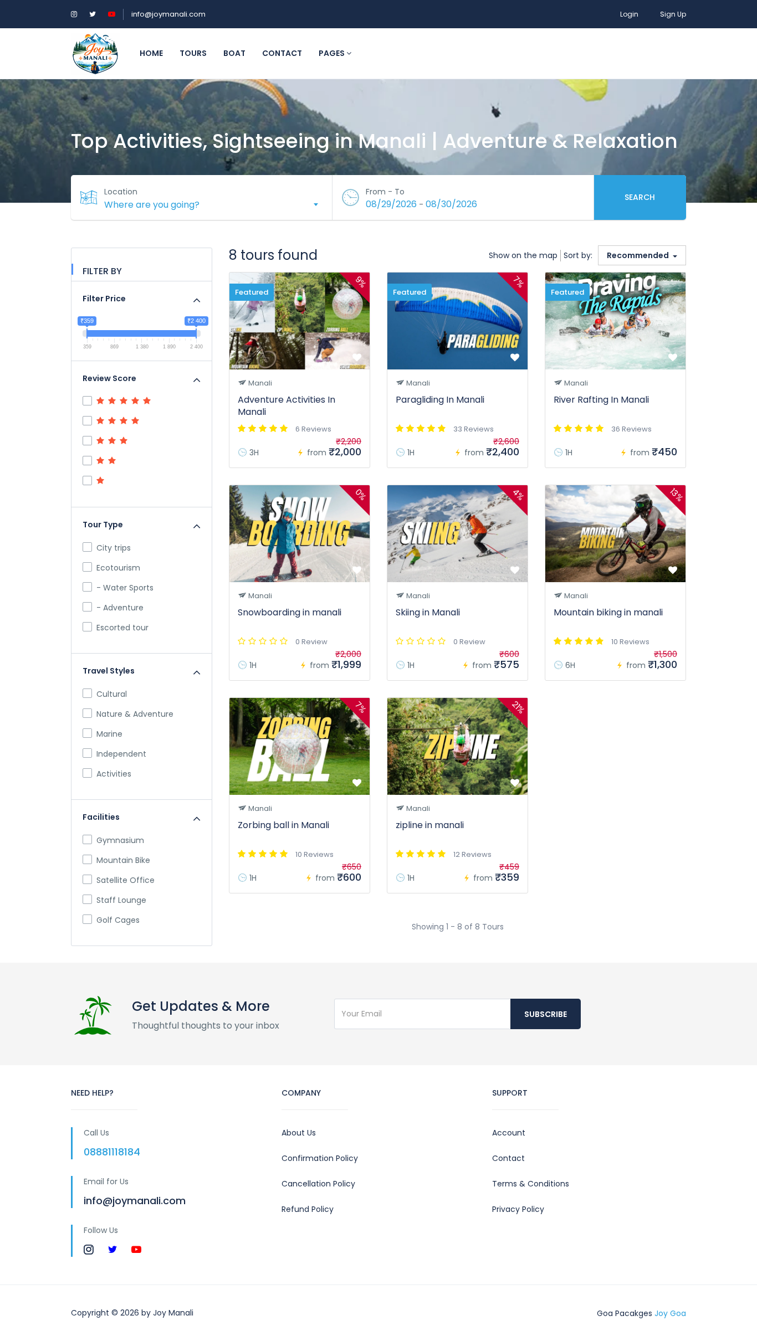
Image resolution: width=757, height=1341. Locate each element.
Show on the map (523, 255)
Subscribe (545, 1014)
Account (508, 1132)
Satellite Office (125, 880)
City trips (113, 547)
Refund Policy (308, 1209)
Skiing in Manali (428, 612)
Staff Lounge (121, 900)
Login (629, 14)
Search (640, 197)
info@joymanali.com (168, 14)
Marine (109, 733)
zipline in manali (430, 825)
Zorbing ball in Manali (283, 825)
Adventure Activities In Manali (286, 405)
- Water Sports (125, 587)
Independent (121, 753)
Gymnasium (120, 840)
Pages (332, 53)
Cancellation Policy (318, 1183)
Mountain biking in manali (608, 612)
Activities (113, 773)
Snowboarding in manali (289, 612)
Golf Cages (118, 920)
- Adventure (120, 607)
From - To (385, 191)
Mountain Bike (123, 860)
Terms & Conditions (530, 1183)
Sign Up (673, 14)
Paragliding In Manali (440, 399)
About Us (299, 1132)
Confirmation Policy (320, 1158)
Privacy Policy (518, 1209)
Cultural (111, 694)
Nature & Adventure (134, 714)
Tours (193, 53)
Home (151, 53)
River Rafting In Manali (601, 399)
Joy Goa (670, 1312)
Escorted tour (122, 627)
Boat (234, 53)
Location (120, 191)
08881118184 (112, 1152)
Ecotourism (118, 567)
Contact (282, 53)
